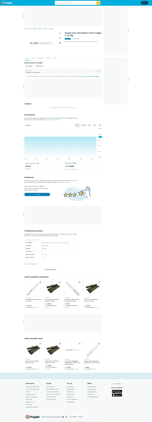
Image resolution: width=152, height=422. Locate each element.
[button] (60, 33)
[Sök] (98, 3)
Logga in (144, 2)
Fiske (45, 28)
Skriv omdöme (75, 38)
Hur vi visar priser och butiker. (91, 76)
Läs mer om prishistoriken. (52, 119)
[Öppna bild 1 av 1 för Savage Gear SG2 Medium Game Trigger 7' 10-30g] (41, 43)
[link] (33, 294)
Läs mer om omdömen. (64, 182)
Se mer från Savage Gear (31, 264)
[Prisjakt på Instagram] (66, 417)
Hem (25, 28)
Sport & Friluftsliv (32, 28)
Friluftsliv (40, 28)
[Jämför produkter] (60, 43)
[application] (63, 144)
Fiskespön (51, 28)
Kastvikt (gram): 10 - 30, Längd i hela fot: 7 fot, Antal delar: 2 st (81, 41)
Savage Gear (45, 245)
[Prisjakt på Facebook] (63, 417)
